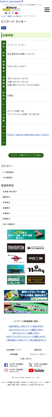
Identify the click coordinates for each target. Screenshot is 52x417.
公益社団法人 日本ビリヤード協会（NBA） (26, 326)
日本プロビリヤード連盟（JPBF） (26, 333)
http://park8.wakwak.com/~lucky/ (28, 135)
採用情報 (14, 354)
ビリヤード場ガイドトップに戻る (26, 155)
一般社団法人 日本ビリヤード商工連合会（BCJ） (26, 340)
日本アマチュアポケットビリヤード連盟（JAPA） (26, 336)
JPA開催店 (7, 178)
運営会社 (38, 350)
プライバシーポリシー (38, 354)
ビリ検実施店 (8, 172)
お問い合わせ (26, 359)
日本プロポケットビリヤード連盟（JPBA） (26, 330)
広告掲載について (13, 350)
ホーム (3, 16)
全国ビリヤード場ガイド (15, 16)
